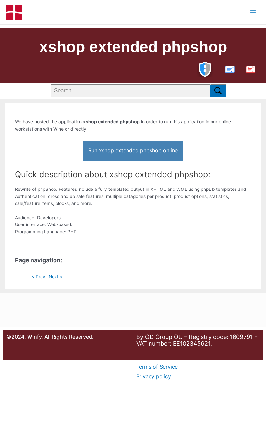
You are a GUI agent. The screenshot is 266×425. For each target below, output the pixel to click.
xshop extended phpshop (133, 46)
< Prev (38, 276)
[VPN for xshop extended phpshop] (205, 68)
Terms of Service (157, 366)
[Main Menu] (253, 12)
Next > (56, 276)
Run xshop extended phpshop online (133, 150)
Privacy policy (153, 376)
